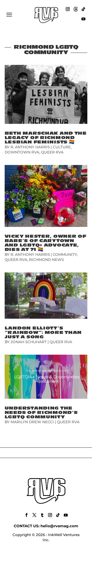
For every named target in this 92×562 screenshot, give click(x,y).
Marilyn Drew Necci (32, 422)
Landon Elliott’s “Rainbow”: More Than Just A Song (43, 333)
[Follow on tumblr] (42, 515)
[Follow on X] (34, 515)
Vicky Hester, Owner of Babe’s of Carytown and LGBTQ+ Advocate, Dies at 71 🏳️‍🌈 (45, 243)
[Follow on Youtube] (83, 19)
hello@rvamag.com (59, 526)
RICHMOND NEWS (46, 259)
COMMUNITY (65, 254)
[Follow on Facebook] (26, 515)
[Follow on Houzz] (75, 9)
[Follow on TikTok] (83, 9)
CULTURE (62, 147)
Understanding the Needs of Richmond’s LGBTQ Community (41, 413)
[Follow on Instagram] (68, 9)
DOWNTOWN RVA (22, 152)
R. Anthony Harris (30, 147)
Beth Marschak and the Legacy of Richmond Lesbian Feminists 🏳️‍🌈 (46, 138)
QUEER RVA (52, 152)
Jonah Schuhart (29, 342)
